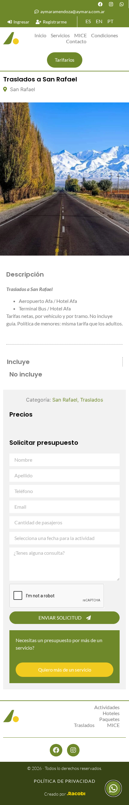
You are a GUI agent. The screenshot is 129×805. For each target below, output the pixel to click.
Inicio (40, 35)
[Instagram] (111, 4)
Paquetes (109, 719)
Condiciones (104, 35)
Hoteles (111, 713)
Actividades (107, 707)
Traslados (91, 400)
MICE (80, 35)
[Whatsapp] (121, 4)
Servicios (60, 35)
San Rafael (64, 400)
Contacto (76, 41)
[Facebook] (100, 4)
